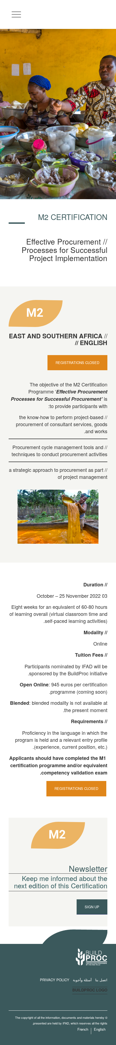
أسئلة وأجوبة (82, 979)
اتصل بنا (101, 979)
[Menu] (18, 13)
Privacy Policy (54, 979)
